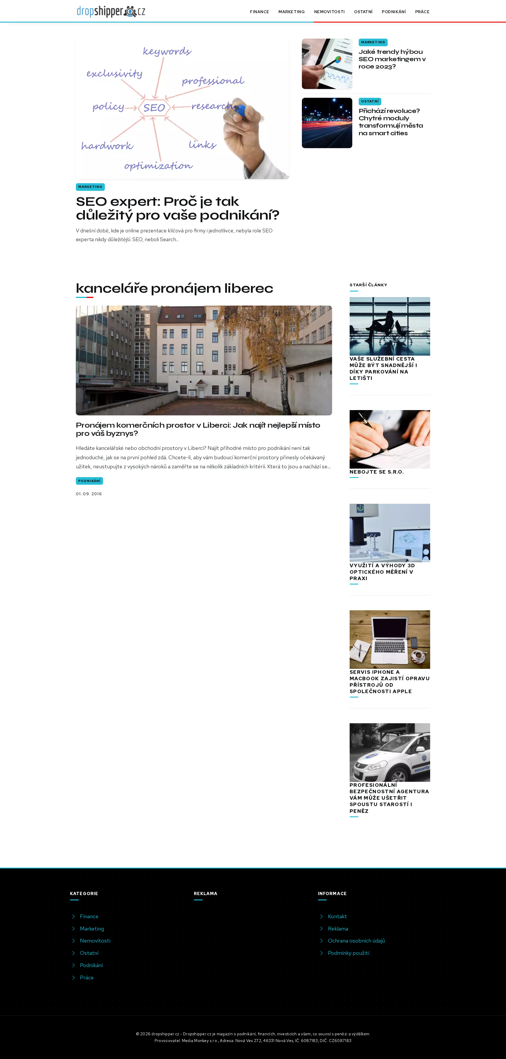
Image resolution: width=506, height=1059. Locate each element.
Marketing (291, 11)
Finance (259, 11)
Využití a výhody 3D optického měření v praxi (382, 572)
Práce (422, 11)
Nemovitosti (329, 11)
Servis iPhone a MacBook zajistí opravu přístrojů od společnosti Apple (390, 682)
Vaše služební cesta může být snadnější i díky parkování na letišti (383, 368)
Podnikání (394, 11)
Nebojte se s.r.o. (377, 472)
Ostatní (363, 11)
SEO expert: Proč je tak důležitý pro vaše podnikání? (177, 208)
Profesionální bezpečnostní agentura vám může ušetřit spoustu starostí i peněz (390, 798)
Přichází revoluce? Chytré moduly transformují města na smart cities (391, 122)
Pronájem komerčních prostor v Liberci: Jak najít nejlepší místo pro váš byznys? (198, 429)
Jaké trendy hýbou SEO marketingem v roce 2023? (392, 59)
